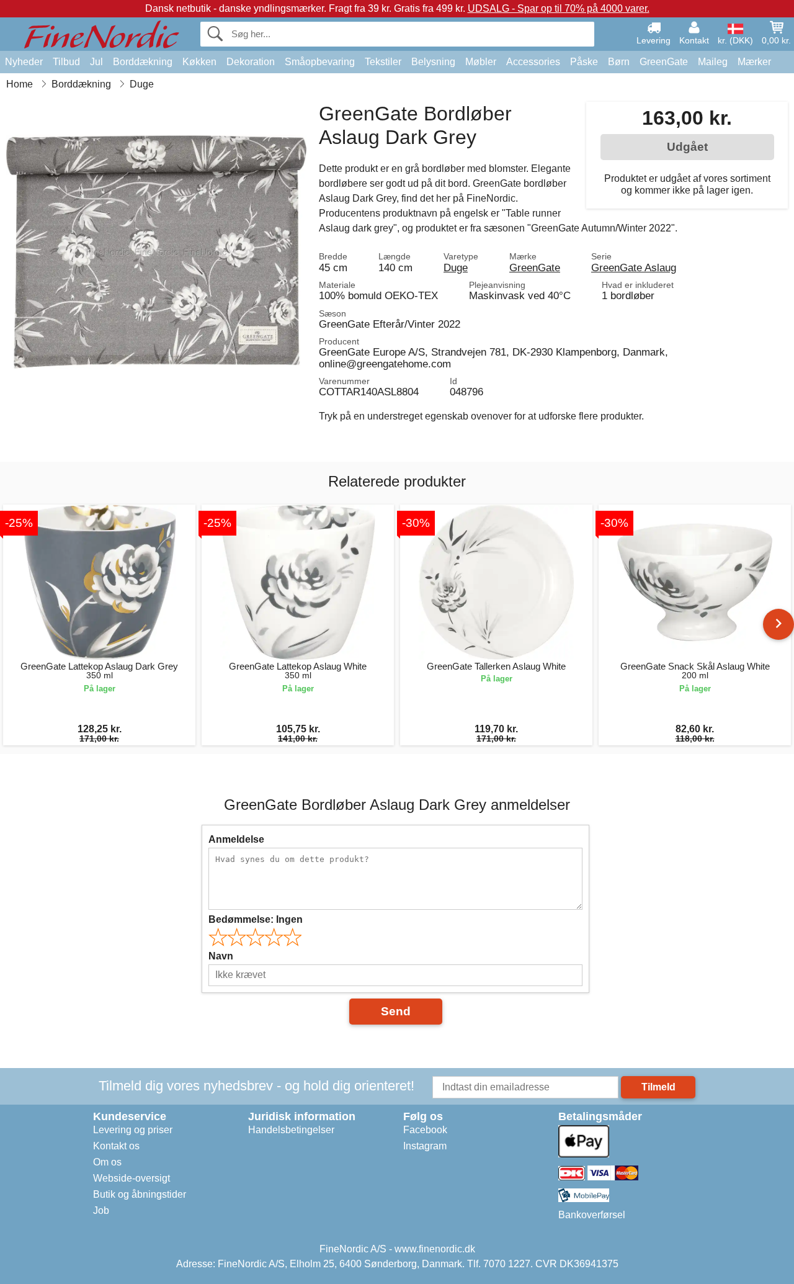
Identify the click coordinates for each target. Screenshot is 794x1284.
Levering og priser (132, 1130)
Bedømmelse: (255, 919)
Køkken (199, 61)
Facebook (425, 1130)
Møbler (480, 61)
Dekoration (250, 61)
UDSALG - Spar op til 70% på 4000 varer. (558, 8)
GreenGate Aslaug (633, 267)
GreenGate (664, 61)
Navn (220, 956)
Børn (619, 61)
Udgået (687, 146)
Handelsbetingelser (291, 1130)
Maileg (713, 61)
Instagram (425, 1146)
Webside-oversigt (131, 1178)
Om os (107, 1162)
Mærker (754, 61)
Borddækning (142, 61)
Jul (96, 61)
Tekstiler (383, 61)
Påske (584, 61)
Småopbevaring (320, 61)
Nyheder (24, 61)
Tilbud (66, 61)
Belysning (433, 61)
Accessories (533, 61)
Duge (456, 267)
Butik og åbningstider (139, 1194)
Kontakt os (116, 1146)
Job (101, 1210)
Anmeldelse (236, 839)
